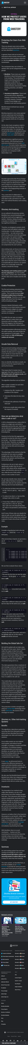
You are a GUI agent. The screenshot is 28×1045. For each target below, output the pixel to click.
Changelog (3, 1024)
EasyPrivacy (10, 133)
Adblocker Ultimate (5, 981)
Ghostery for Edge (19, 965)
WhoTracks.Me (6, 959)
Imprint (19, 1036)
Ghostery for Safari (19, 959)
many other (10, 135)
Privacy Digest (5, 962)
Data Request (17, 983)
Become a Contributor (5, 1012)
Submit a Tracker (18, 980)
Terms (8, 1036)
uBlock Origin (4, 993)
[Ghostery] (5, 2)
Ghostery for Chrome (20, 953)
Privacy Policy (14, 1036)
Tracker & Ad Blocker (7, 953)
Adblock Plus (3, 979)
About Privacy (18, 989)
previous (6, 190)
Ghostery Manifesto (5, 1006)
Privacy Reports (4, 1009)
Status (2, 1003)
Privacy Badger (4, 990)
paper (7, 761)
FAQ (16, 974)
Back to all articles (10, 7)
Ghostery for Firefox (19, 956)
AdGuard (3, 976)
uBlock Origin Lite (4, 996)
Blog (2, 1021)
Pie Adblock (3, 987)
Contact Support (18, 977)
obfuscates (9, 710)
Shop (2, 1018)
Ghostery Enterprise (5, 1015)
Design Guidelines (18, 986)
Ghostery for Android (20, 968)
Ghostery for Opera (19, 962)
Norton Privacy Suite (5, 984)
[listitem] (7, 927)
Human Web (11, 708)
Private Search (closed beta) (8, 956)
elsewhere (16, 50)
